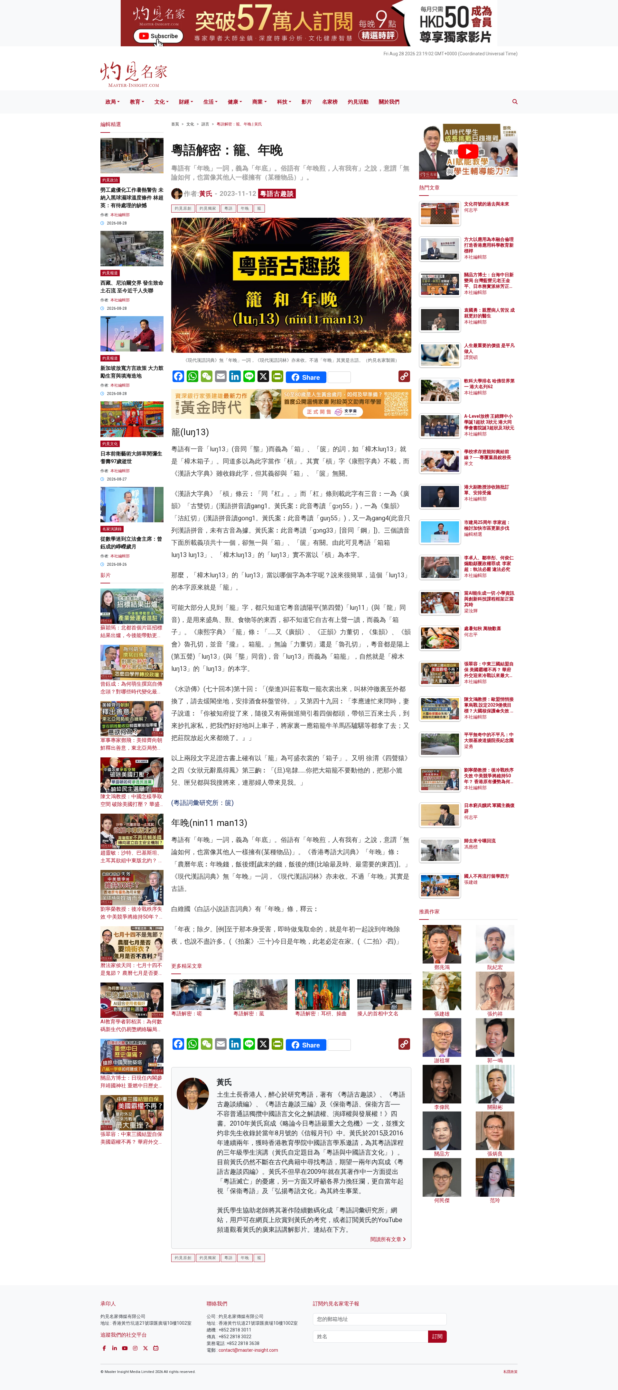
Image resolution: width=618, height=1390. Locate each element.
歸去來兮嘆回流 (480, 840)
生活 (208, 102)
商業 (257, 102)
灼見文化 (110, 444)
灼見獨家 (208, 208)
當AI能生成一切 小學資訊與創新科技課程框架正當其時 (489, 598)
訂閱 (437, 1336)
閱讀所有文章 (386, 1239)
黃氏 (206, 193)
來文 (468, 463)
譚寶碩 (471, 357)
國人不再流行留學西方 (486, 876)
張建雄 (471, 882)
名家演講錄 (112, 529)
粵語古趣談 (277, 193)
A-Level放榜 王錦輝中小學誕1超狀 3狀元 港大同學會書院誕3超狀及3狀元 (489, 422)
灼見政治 (110, 180)
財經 (184, 102)
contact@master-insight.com (248, 1350)
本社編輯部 (120, 215)
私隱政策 (510, 1372)
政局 (111, 102)
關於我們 (389, 102)
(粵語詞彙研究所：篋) (203, 803)
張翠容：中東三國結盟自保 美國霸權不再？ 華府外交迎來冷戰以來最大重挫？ (132, 1142)
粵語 (228, 208)
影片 (307, 102)
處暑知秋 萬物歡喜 (482, 628)
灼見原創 (183, 208)
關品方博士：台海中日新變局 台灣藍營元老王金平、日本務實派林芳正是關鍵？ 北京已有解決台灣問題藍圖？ (489, 286)
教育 (135, 102)
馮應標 (471, 846)
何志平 (471, 210)
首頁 (175, 124)
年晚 (245, 208)
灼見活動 (358, 102)
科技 (282, 102)
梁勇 (468, 746)
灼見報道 (110, 273)
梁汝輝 (471, 610)
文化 (159, 102)
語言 (205, 124)
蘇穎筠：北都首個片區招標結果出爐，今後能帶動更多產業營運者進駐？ (131, 635)
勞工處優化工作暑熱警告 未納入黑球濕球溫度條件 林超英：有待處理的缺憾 (132, 197)
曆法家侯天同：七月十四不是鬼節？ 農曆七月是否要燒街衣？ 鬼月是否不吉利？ (132, 973)
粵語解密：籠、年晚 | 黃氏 (239, 124)
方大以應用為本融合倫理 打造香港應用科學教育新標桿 (489, 245)
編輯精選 (473, 534)
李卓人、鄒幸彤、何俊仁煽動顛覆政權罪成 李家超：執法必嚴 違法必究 (489, 563)
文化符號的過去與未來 (486, 203)
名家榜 (330, 102)
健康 (233, 102)
